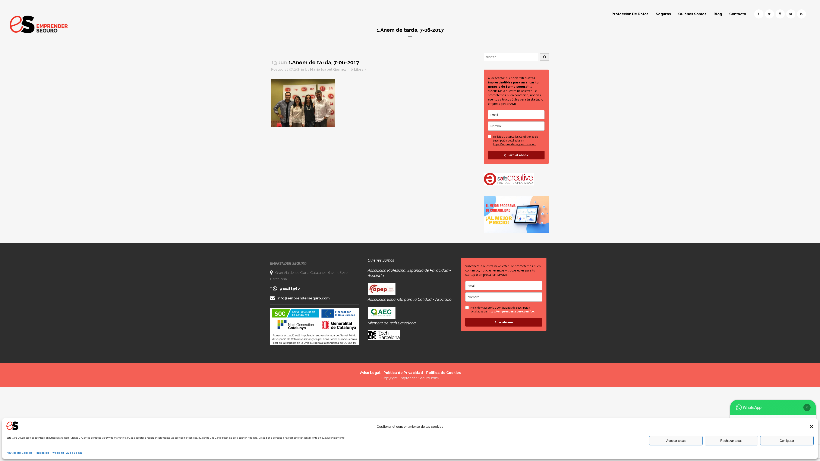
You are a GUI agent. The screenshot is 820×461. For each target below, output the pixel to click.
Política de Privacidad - (405, 373)
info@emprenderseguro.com (303, 298)
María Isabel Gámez (328, 69)
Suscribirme (504, 322)
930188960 (290, 288)
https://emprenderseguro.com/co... (514, 144)
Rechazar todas (731, 440)
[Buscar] (544, 57)
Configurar (787, 440)
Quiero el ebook (516, 155)
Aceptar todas (676, 440)
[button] (811, 427)
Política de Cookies (19, 452)
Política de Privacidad (49, 452)
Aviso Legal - (372, 373)
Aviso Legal (74, 452)
